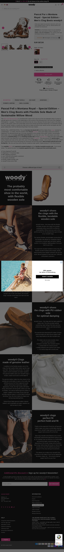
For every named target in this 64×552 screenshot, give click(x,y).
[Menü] (61, 535)
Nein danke (47, 280)
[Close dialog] (61, 262)
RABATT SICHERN (47, 276)
